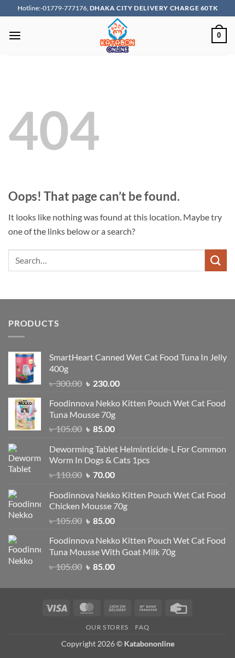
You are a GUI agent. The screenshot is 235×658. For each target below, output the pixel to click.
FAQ (142, 627)
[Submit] (216, 260)
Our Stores (107, 627)
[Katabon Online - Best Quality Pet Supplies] (117, 35)
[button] (14, 35)
